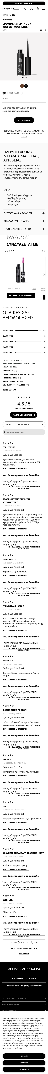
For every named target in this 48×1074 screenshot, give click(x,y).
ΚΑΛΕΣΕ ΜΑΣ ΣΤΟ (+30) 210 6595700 (24, 985)
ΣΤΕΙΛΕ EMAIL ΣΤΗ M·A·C (24, 978)
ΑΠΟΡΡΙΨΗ (24, 1062)
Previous (5, 274)
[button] (43, 8)
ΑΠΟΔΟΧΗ (24, 1056)
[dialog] (14, 289)
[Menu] (43, 8)
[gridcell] (22, 86)
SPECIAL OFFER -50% (24, 3)
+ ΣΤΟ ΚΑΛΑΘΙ (24, 120)
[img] (21, 270)
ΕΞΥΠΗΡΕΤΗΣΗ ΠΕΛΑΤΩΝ (14, 998)
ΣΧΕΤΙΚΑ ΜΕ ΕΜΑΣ (10, 1005)
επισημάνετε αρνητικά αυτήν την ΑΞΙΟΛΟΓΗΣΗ (24, 487)
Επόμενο (24, 953)
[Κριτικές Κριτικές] (5, 432)
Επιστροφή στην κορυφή (24, 948)
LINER (12, 15)
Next (43, 274)
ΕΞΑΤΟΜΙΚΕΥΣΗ (24, 1069)
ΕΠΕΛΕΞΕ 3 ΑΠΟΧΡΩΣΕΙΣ (20, 295)
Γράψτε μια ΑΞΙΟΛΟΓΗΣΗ (24, 415)
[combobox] (24, 93)
